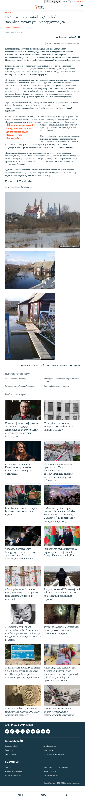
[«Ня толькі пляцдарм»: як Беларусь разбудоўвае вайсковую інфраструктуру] (62, 695)
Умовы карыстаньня (51, 776)
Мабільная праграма (13, 776)
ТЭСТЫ (43, 795)
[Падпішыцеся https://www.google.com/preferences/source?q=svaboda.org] (7, 731)
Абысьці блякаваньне (13, 771)
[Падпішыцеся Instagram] (38, 731)
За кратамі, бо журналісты (53, 754)
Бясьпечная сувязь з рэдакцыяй (55, 767)
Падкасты (9, 750)
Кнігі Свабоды (10, 754)
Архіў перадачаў (50, 746)
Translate (80, 2)
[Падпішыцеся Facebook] (12, 731)
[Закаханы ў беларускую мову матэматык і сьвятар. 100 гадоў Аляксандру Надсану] (23, 695)
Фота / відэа (48, 750)
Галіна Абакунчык (12, 28)
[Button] (61, 37)
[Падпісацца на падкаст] (28, 731)
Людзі (8, 13)
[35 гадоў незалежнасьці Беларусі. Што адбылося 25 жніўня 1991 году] (62, 410)
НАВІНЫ (20, 795)
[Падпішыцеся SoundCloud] (33, 731)
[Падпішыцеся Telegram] (43, 731)
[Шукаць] (66, 795)
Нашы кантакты (49, 771)
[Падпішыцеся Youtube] (22, 731)
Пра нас (8, 767)
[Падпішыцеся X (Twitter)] (17, 731)
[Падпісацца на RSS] (48, 731)
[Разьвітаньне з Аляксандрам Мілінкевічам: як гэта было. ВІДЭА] (23, 495)
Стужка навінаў (11, 746)
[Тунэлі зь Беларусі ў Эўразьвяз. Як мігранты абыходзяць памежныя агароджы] (62, 614)
